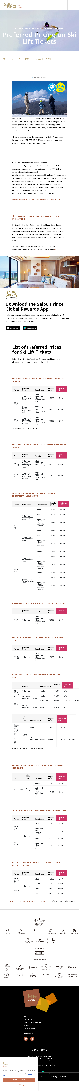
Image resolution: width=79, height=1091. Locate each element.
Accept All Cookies (19, 1079)
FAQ (25, 1016)
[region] (73, 5)
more (56, 250)
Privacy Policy (29, 1031)
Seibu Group (28, 1034)
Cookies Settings (19, 1085)
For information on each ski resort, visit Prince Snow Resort (36, 200)
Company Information (32, 1022)
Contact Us (28, 1019)
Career (26, 1025)
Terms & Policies (30, 1028)
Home (12, 901)
